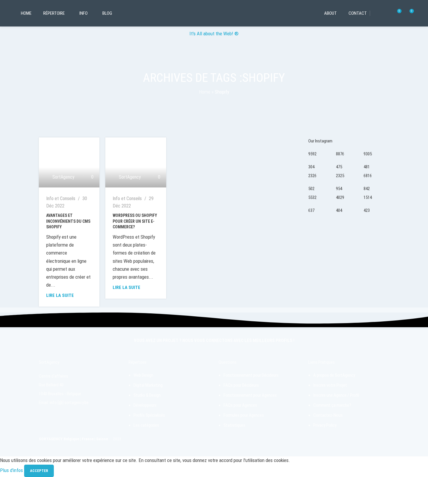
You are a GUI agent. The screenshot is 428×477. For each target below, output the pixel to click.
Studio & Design (147, 395)
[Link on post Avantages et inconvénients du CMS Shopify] (69, 162)
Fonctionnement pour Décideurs (251, 375)
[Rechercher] (386, 13)
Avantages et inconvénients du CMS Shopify (68, 221)
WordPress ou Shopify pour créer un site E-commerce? (135, 221)
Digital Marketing (148, 385)
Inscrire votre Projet (330, 385)
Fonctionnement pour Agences (250, 395)
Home (204, 92)
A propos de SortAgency (334, 375)
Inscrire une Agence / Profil (336, 395)
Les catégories (146, 425)
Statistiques (234, 425)
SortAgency (63, 177)
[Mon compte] (375, 13)
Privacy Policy (325, 425)
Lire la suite (60, 295)
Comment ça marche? (332, 405)
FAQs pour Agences (240, 405)
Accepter (39, 470)
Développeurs (145, 405)
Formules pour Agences (244, 415)
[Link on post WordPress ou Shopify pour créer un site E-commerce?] (135, 162)
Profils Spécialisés (149, 415)
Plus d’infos (12, 470)
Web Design (143, 375)
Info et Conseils (60, 198)
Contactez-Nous (328, 415)
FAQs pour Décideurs (241, 385)
